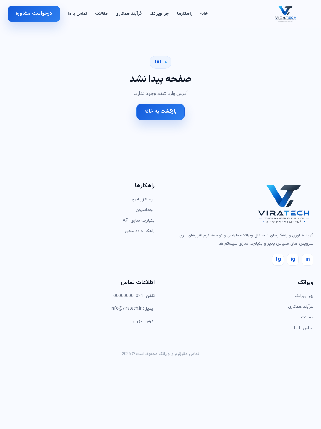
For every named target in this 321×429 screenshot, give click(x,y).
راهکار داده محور (140, 231)
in (307, 259)
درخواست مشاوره (33, 14)
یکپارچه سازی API (139, 220)
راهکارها (184, 13)
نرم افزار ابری (143, 199)
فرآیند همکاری (128, 13)
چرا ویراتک (159, 13)
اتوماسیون (145, 210)
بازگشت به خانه (160, 112)
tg (278, 259)
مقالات (101, 13)
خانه (204, 13)
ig (293, 259)
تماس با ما (77, 13)
